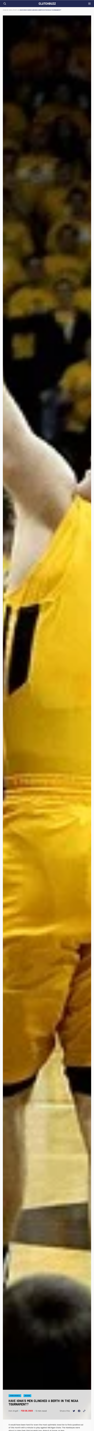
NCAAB (27, 1395)
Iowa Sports (15, 1395)
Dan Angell (13, 1411)
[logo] (47, 3)
